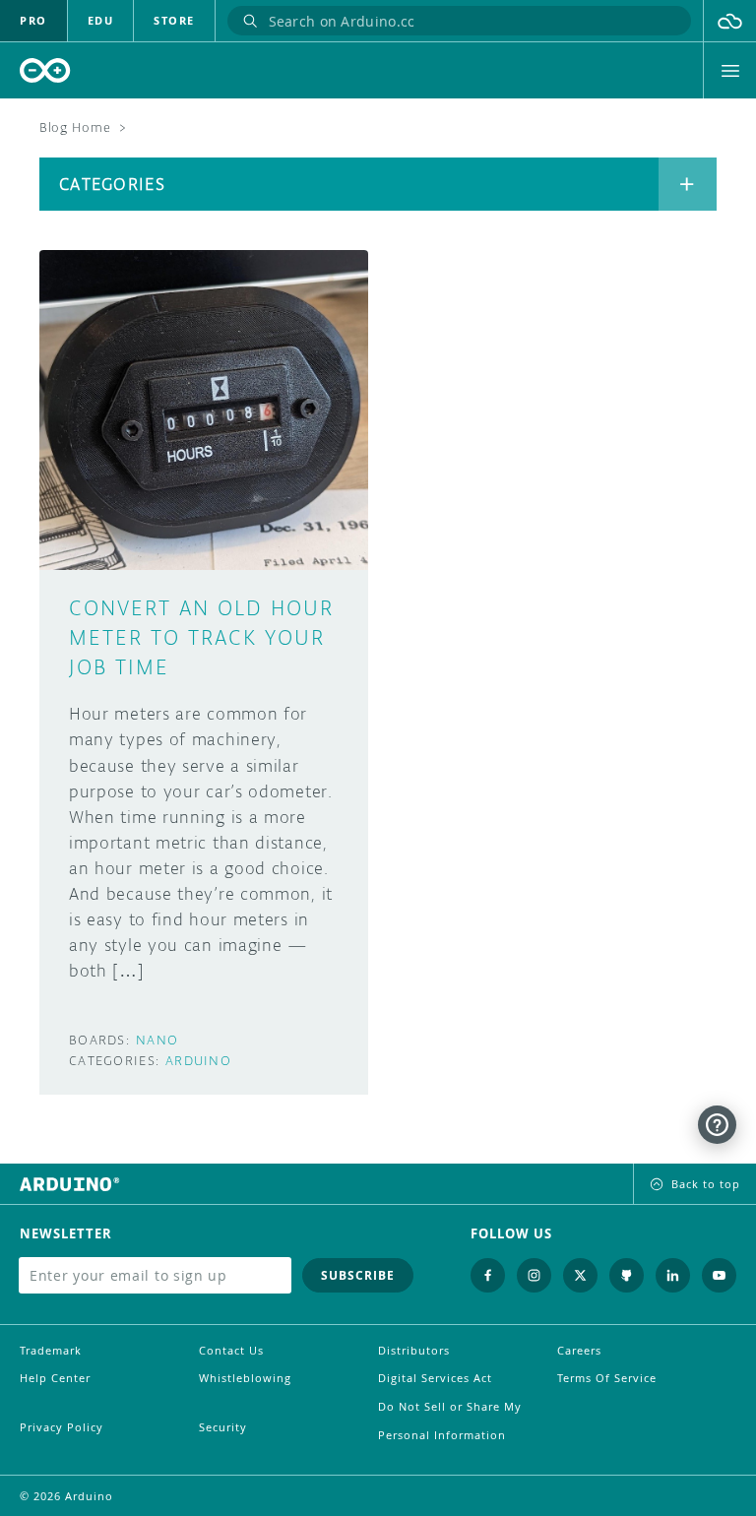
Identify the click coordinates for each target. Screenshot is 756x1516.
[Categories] (688, 184)
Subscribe (358, 1275)
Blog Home (74, 127)
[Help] (717, 1124)
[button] (730, 20)
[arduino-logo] (45, 70)
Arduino (198, 1060)
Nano (157, 1040)
